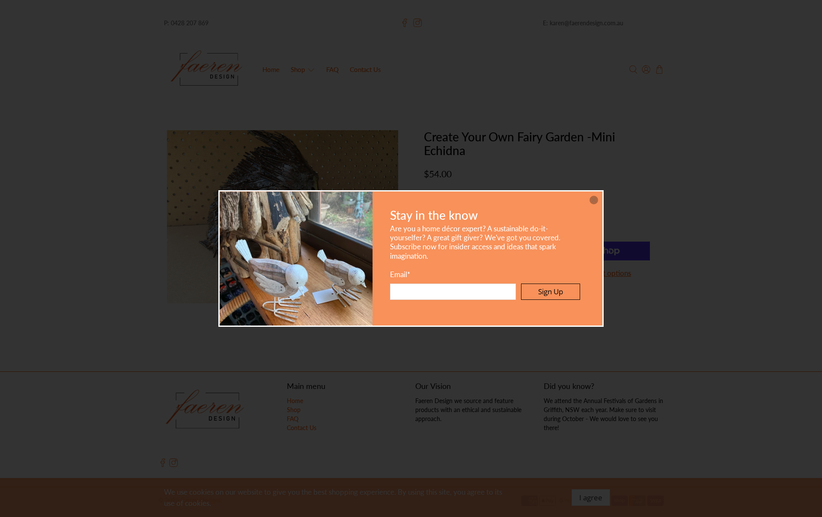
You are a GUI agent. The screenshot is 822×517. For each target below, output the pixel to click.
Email (400, 274)
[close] (594, 200)
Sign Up (550, 291)
